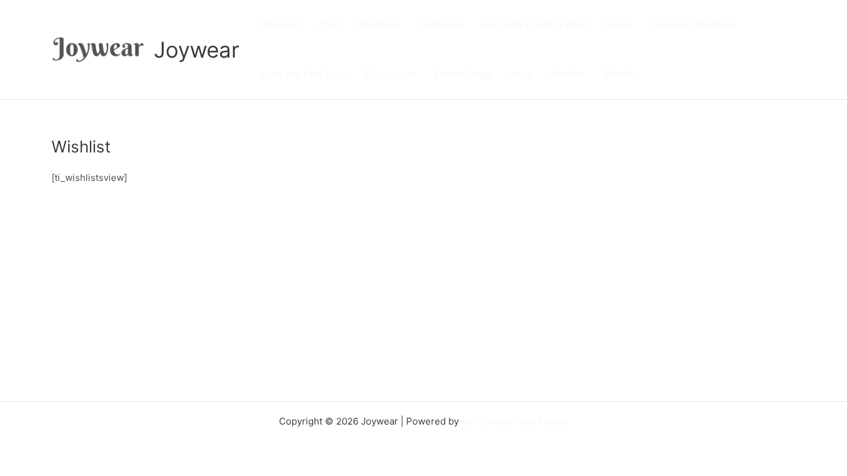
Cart (328, 24)
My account (390, 74)
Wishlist (567, 74)
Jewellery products (692, 24)
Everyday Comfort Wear (535, 24)
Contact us (440, 24)
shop (520, 74)
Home (619, 24)
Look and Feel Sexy (303, 74)
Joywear (196, 50)
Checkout (378, 24)
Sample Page (462, 74)
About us (280, 24)
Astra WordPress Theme (515, 421)
